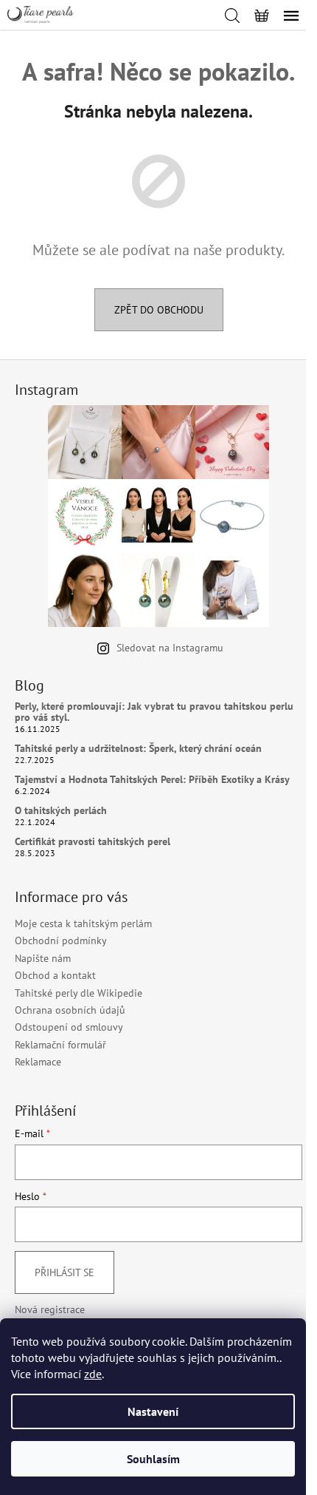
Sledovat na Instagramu (169, 647)
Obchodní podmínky (61, 940)
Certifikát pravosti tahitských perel (92, 841)
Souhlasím (153, 1458)
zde (93, 1373)
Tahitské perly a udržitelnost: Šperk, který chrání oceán (138, 748)
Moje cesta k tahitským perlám (83, 923)
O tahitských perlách (61, 810)
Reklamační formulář (60, 1044)
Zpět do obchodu (158, 309)
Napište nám (43, 958)
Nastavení (153, 1411)
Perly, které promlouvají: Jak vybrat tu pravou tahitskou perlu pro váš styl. (154, 712)
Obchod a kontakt (55, 975)
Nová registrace (50, 1309)
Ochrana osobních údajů (70, 1010)
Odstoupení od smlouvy (69, 1027)
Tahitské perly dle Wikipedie (78, 993)
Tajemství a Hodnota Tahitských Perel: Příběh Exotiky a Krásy (152, 779)
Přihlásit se (64, 1272)
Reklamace (38, 1061)
